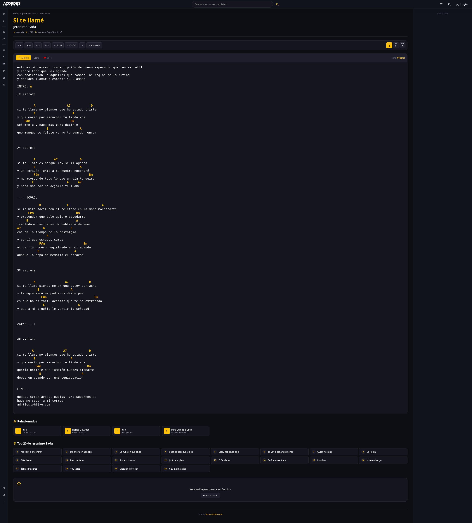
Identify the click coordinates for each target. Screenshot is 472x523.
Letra (36, 57)
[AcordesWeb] (16, 4)
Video (49, 58)
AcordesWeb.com (214, 514)
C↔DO (73, 45)
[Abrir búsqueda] (449, 4)
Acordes (25, 58)
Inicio (16, 13)
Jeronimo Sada (29, 13)
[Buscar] (277, 4)
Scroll (59, 45)
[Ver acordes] (4, 77)
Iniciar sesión (211, 495)
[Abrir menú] (441, 4)
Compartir (95, 45)
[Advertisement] (442, 71)
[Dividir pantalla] (4, 84)
